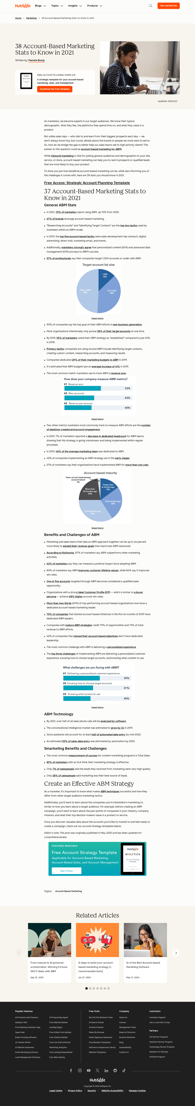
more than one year (137, 464)
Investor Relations (127, 1037)
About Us (123, 1017)
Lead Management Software (27, 1057)
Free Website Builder (58, 1022)
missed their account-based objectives (95, 636)
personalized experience (121, 647)
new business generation (127, 324)
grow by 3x (117, 727)
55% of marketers (67, 338)
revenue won (118, 373)
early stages (122, 458)
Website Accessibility (112, 1090)
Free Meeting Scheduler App (27, 1027)
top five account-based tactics (77, 236)
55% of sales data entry (76, 741)
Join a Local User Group (159, 1022)
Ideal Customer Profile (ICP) (94, 592)
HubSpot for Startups (158, 1052)
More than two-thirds (59, 603)
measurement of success (83, 755)
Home (18, 18)
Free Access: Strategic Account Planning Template (87, 183)
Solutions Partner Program (161, 1042)
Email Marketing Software (26, 1052)
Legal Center (55, 1090)
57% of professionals (59, 258)
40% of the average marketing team (77, 451)
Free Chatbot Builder (58, 1037)
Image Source (97, 318)
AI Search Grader (96, 1022)
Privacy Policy (75, 1090)
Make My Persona (96, 1032)
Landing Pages (55, 1027)
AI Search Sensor (96, 1027)
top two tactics (128, 225)
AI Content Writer (23, 1042)
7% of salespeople (63, 769)
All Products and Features (26, 1017)
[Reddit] (115, 1071)
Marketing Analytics (58, 1047)
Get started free (168, 5)
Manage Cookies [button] (137, 1090)
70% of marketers (66, 212)
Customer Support (157, 1017)
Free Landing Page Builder (61, 1052)
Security (92, 1090)
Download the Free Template (55, 89)
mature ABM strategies (78, 625)
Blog (121, 1042)
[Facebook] (71, 1071)
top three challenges (63, 653)
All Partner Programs (158, 1037)
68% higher (76, 596)
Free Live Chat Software (60, 1042)
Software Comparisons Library (102, 1047)
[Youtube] (89, 1071)
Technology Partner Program (162, 1047)
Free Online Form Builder (60, 1032)
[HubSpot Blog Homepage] (22, 5)
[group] (49, 953)
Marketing (31, 18)
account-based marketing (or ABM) (101, 149)
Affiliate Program (157, 1057)
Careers (122, 1022)
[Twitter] (97, 1071)
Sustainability (125, 1047)
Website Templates (97, 1052)
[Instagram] (80, 1071)
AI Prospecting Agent (58, 1017)
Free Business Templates (100, 1042)
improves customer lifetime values (98, 570)
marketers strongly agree (76, 247)
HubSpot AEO (21, 1022)
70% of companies (57, 614)
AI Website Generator (24, 1047)
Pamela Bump (36, 60)
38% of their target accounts (114, 331)
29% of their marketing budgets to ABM (95, 359)
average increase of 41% (106, 366)
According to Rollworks (60, 552)
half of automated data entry (108, 734)
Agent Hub (20, 1032)
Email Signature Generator (100, 1037)
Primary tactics (55, 348)
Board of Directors (127, 1032)
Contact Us (124, 1052)
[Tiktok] (124, 1071)
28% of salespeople (64, 775)
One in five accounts (58, 581)
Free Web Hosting (57, 1057)
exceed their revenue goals (78, 546)
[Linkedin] (106, 1071)
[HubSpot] (97, 1080)
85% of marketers (57, 762)
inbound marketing (62, 155)
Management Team (127, 1027)
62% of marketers (57, 563)
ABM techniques (110, 791)
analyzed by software (113, 721)
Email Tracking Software (26, 1037)
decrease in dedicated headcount (107, 436)
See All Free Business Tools (101, 1017)
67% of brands (55, 218)
